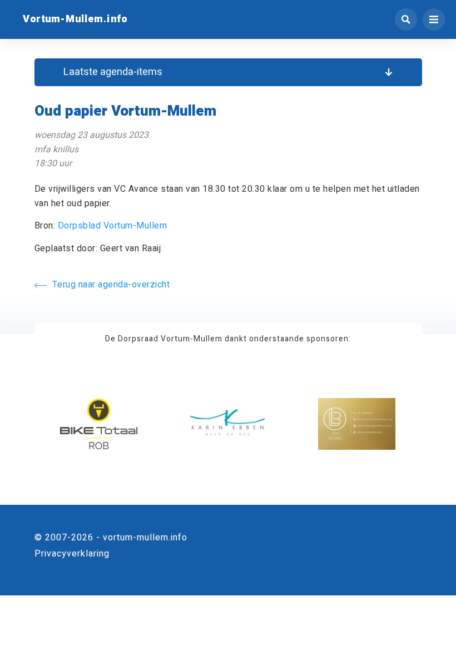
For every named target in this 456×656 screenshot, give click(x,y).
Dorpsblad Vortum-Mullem (112, 225)
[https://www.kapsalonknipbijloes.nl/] (356, 423)
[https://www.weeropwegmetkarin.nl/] (227, 423)
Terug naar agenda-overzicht (111, 284)
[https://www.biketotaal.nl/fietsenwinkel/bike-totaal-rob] (98, 423)
